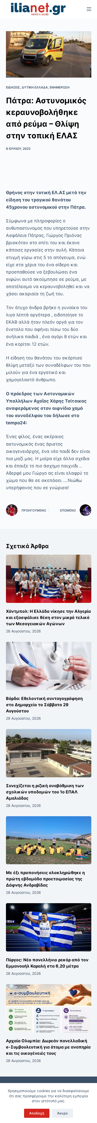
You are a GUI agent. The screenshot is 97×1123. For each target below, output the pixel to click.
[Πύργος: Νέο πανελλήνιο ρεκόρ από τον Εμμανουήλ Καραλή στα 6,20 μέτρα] (48, 927)
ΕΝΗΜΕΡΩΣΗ (60, 87)
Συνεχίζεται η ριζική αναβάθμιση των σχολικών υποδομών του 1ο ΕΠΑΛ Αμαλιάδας (45, 792)
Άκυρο (62, 1113)
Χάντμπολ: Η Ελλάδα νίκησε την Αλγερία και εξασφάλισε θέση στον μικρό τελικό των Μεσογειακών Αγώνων (48, 617)
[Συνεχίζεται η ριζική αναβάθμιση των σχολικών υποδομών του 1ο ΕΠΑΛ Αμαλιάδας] (48, 753)
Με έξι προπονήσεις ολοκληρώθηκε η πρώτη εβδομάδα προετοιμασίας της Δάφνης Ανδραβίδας (45, 879)
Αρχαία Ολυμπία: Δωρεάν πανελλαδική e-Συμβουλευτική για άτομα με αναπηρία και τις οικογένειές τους (48, 1047)
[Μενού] (89, 9)
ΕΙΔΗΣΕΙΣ (13, 87)
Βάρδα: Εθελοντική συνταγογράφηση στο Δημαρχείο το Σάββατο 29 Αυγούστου (44, 704)
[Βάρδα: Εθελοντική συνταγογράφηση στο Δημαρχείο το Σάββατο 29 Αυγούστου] (48, 666)
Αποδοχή (36, 1113)
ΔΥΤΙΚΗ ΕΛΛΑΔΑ (35, 87)
